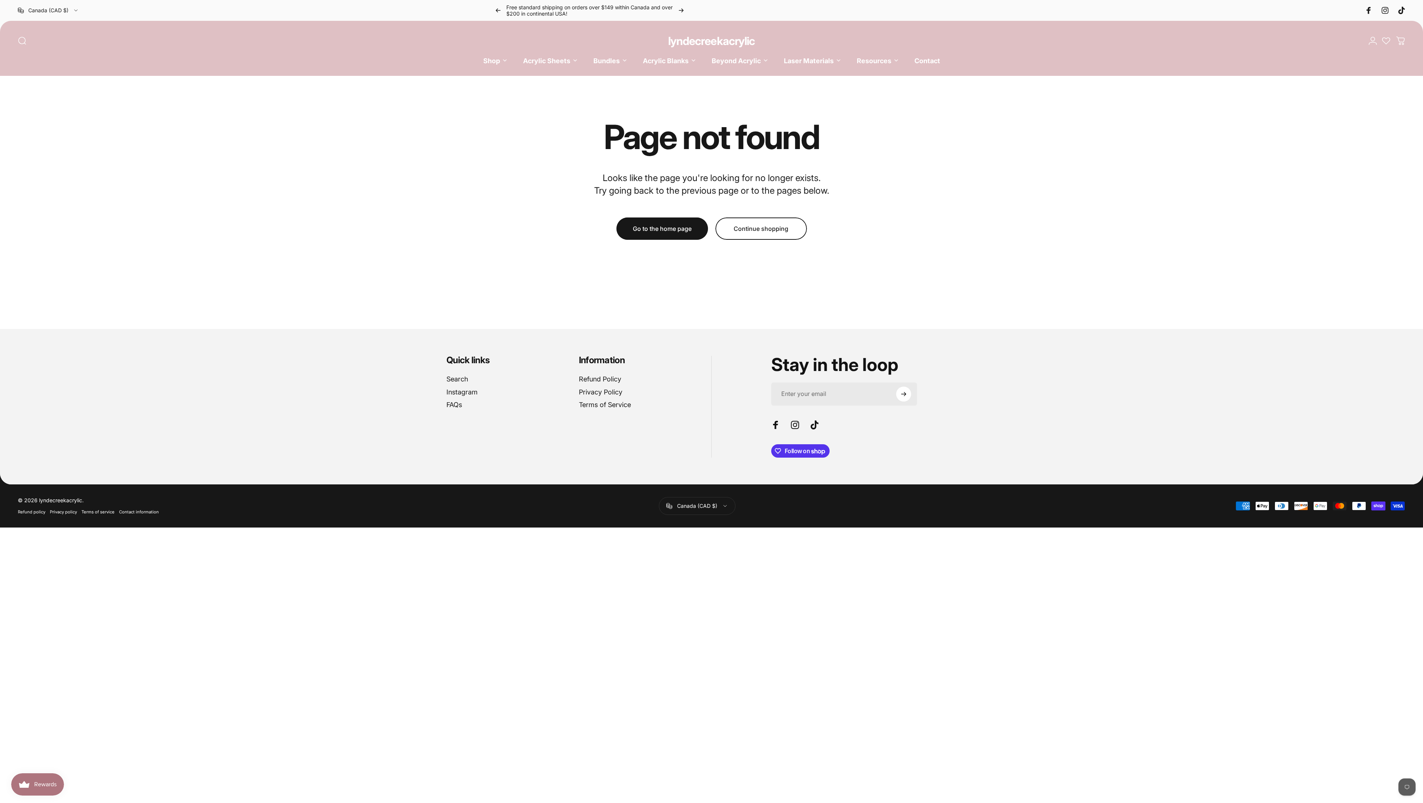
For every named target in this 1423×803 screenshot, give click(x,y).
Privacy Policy (600, 392)
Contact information (139, 512)
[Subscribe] (903, 394)
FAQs (454, 405)
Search (457, 379)
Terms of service (98, 512)
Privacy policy (63, 512)
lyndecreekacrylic (711, 41)
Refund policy (31, 512)
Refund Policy (600, 379)
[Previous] (498, 10)
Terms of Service (605, 405)
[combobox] (48, 10)
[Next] (681, 10)
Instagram (462, 392)
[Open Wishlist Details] (1386, 41)
